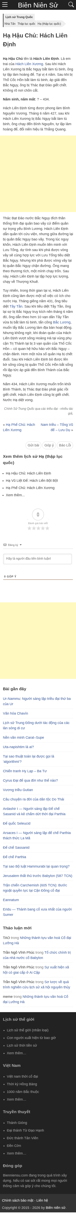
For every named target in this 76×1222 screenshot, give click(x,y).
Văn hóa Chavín (15, 713)
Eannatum (11, 900)
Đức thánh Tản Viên (22, 1138)
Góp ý (49, 445)
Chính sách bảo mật (17, 1200)
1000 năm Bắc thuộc (23, 1092)
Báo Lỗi (65, 445)
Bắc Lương (62, 322)
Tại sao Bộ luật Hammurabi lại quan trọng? (36, 866)
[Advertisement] (38, 174)
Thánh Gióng (17, 1123)
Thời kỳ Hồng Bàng (22, 1084)
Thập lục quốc (26, 23)
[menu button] (5, 5)
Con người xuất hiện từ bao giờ (31, 1038)
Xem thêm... (15, 495)
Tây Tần (16, 306)
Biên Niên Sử (38, 5)
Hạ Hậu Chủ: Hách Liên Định (28, 473)
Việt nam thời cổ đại (22, 1076)
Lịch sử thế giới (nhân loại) (28, 1030)
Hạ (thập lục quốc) (49, 23)
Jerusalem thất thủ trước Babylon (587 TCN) (37, 876)
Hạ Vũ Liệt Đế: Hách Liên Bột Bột (32, 481)
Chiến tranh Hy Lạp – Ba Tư (25, 771)
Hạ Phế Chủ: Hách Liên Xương (30, 488)
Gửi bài (33, 445)
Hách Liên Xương (29, 64)
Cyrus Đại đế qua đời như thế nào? (30, 780)
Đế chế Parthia (14, 857)
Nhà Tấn (9, 23)
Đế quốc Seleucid (16, 823)
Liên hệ (42, 1200)
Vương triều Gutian (18, 790)
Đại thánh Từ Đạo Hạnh (25, 1130)
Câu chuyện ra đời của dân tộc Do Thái (33, 799)
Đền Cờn (14, 1146)
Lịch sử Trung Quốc (19, 17)
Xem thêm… (16, 1053)
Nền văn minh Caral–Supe (23, 737)
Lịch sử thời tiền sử (22, 1045)
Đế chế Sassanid (16, 848)
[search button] (71, 5)
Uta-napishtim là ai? (18, 747)
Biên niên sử (55, 1208)
